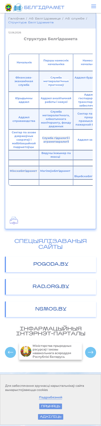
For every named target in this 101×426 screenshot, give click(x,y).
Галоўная (16, 18)
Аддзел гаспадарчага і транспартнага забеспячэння (89, 100)
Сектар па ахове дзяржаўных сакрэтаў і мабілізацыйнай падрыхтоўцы (24, 140)
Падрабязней (50, 397)
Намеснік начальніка (89, 62)
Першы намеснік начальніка (56, 62)
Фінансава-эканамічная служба (23, 81)
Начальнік (24, 62)
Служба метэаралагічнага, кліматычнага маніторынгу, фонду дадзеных (56, 119)
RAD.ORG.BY (51, 286)
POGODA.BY (51, 264)
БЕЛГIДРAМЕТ (44, 8)
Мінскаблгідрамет (24, 171)
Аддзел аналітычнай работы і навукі (56, 100)
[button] (93, 6)
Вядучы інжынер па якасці (56, 154)
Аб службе (75, 18)
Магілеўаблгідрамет (55, 171)
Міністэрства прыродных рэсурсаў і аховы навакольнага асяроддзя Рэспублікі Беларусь (52, 351)
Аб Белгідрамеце (45, 18)
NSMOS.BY (51, 309)
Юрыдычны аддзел (23, 100)
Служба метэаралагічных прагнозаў (56, 81)
